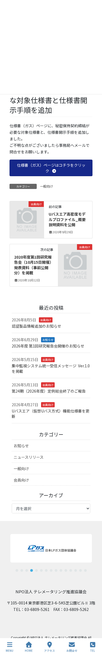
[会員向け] (27, 211)
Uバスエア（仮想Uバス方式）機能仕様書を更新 (50, 413)
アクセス (49, 650)
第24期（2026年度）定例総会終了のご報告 (49, 391)
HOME (29, 650)
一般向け (46, 186)
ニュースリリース (29, 457)
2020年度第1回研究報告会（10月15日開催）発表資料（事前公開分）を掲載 (33, 265)
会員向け (45, 320)
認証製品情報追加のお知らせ (36, 326)
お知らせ (47, 340)
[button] (51, 168)
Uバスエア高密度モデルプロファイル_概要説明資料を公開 (67, 219)
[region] (51, 551)
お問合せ (71, 650)
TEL (92, 650)
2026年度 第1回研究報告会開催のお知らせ (48, 346)
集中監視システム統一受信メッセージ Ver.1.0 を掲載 (51, 368)
